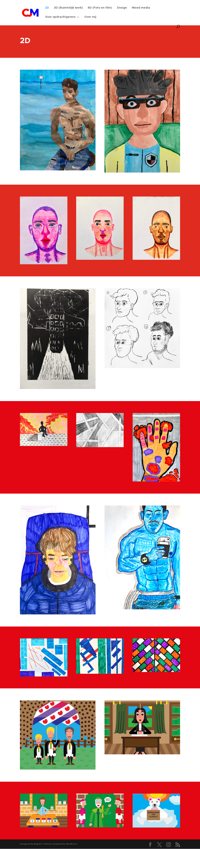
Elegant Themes (42, 844)
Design (122, 7)
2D (47, 7)
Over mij (90, 17)
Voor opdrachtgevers (60, 17)
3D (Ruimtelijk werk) (68, 7)
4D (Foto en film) (100, 7)
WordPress (71, 844)
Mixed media (141, 7)
